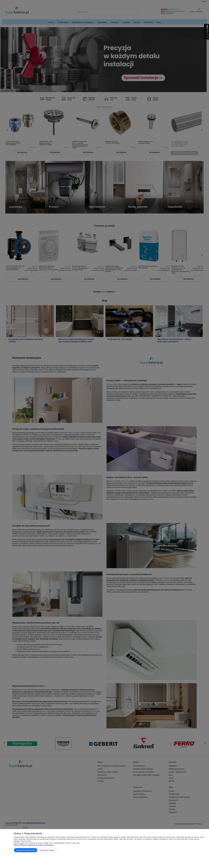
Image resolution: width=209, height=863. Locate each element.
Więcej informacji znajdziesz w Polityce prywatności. (34, 845)
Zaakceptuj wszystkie (25, 850)
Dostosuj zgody (47, 850)
